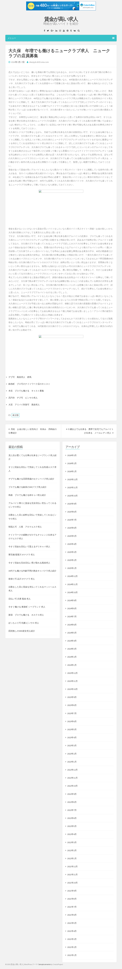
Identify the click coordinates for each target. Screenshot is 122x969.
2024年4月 (72, 640)
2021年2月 (72, 947)
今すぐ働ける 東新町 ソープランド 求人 (26, 606)
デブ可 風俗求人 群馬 (19, 377)
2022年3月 (72, 842)
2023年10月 (72, 689)
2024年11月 (72, 584)
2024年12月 (72, 576)
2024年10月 (72, 592)
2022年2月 (72, 850)
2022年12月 (72, 769)
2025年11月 (72, 487)
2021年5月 (72, 923)
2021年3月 (72, 939)
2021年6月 (72, 914)
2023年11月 (72, 681)
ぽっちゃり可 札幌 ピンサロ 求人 (23, 623)
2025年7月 (72, 519)
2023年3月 (72, 745)
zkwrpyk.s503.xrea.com (39, 62)
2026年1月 (72, 471)
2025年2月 (72, 560)
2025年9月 (72, 503)
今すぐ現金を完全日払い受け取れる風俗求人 (29, 562)
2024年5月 (72, 632)
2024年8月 (72, 608)
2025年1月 (72, 568)
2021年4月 (72, 931)
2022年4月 (72, 834)
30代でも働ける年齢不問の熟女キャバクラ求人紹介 (32, 570)
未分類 (15, 415)
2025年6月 (72, 527)
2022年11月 (72, 777)
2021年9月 (72, 890)
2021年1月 (72, 955)
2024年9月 (72, 600)
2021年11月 (72, 874)
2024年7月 (72, 616)
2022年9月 (72, 794)
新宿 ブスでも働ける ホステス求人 (26, 615)
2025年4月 (72, 544)
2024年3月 (72, 648)
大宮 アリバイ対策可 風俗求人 (24, 404)
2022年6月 (72, 818)
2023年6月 (72, 721)
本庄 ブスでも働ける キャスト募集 (26, 390)
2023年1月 (72, 761)
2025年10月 (72, 495)
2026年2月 (72, 463)
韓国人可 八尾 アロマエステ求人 (25, 526)
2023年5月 (72, 729)
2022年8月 (72, 802)
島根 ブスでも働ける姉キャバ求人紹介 (27, 495)
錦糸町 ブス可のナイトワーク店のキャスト (29, 384)
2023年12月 (72, 673)
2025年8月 (72, 511)
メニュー (12, 38)
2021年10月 (72, 882)
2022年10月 (72, 785)
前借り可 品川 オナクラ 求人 (21, 579)
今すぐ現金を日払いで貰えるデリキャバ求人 (29, 546)
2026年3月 (72, 455)
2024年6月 (72, 624)
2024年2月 (72, 656)
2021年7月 (72, 906)
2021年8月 (72, 898)
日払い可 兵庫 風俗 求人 (19, 598)
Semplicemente (44, 964)
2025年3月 (72, 552)
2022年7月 (72, 810)
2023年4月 (72, 737)
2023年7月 (72, 713)
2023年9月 (72, 697)
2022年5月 (72, 826)
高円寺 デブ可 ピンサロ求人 (23, 397)
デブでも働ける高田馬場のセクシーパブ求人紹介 (31, 479)
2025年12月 (72, 479)
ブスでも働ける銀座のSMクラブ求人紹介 (27, 487)
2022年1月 (72, 858)
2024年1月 (72, 665)
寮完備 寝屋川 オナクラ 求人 (21, 554)
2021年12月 (72, 866)
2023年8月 (72, 705)
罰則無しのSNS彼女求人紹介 (21, 631)
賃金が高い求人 (61, 19)
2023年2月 (72, 753)
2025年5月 (72, 536)
